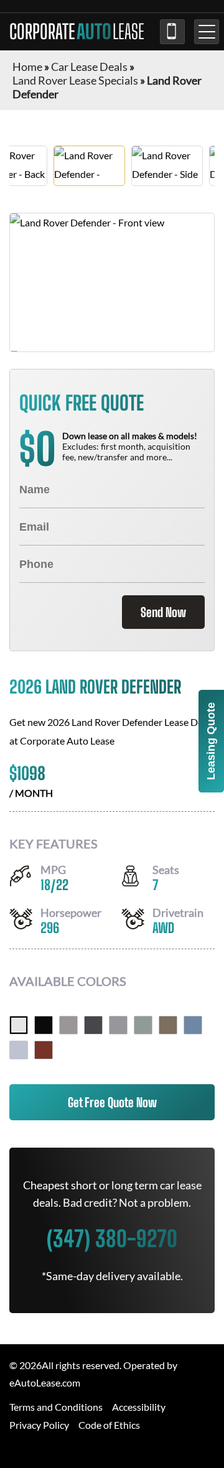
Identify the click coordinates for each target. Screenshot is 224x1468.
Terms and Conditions (56, 1407)
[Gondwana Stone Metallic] (168, 1025)
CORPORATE (76, 32)
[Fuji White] (18, 1025)
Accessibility (139, 1407)
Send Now (163, 612)
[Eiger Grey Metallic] (118, 1025)
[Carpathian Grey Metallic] (93, 1025)
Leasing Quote (211, 741)
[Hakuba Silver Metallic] (18, 1050)
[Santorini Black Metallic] (43, 1025)
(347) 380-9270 (172, 31)
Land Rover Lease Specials (75, 80)
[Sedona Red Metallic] (43, 1050)
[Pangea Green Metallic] (143, 1025)
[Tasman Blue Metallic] (193, 1025)
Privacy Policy (39, 1425)
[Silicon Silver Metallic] (68, 1025)
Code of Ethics (109, 1425)
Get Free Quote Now (112, 1102)
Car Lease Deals (89, 66)
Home (27, 66)
